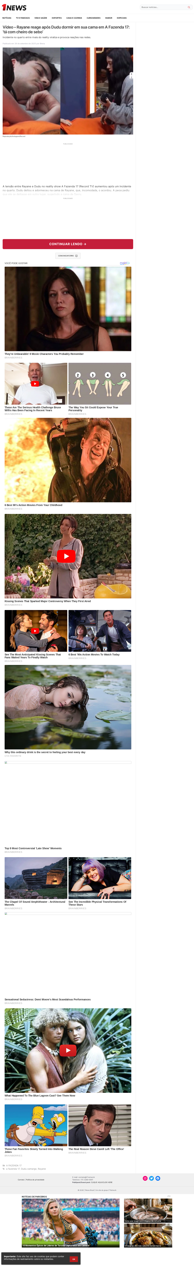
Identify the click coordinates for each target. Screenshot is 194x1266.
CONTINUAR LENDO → (68, 244)
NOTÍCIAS (6, 18)
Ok (73, 1259)
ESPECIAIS (122, 18)
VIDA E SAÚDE (40, 18)
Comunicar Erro (66, 256)
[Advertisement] (68, 163)
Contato (21, 1180)
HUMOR (108, 18)
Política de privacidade (35, 1180)
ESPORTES (57, 18)
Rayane (42, 1169)
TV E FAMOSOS (23, 18)
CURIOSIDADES (93, 18)
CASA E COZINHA (74, 18)
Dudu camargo (29, 1169)
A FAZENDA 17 (14, 1165)
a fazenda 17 (13, 1169)
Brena (42, 43)
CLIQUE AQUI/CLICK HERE (101, 1182)
